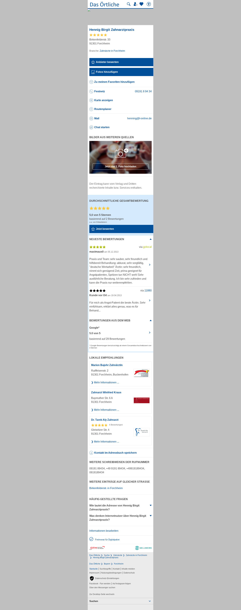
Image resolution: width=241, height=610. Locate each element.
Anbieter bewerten (107, 62)
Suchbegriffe (105, 569)
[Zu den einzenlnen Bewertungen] (98, 36)
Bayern (107, 564)
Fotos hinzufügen (107, 71)
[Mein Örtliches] (136, 4)
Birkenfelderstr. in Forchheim (106, 488)
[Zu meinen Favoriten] (141, 4)
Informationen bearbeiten (103, 530)
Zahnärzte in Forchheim (136, 555)
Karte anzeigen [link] (103, 100)
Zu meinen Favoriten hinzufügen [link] (114, 81)
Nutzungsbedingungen (111, 573)
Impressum (94, 573)
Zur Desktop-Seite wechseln (101, 594)
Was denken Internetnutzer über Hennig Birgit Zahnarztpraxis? (117, 517)
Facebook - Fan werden (99, 583)
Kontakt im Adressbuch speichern (115, 452)
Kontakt (116, 569)
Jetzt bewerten (105, 228)
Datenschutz (129, 573)
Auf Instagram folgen (121, 583)
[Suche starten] (128, 4)
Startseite (93, 569)
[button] (104, 578)
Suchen (93, 601)
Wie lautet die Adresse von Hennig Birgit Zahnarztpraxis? (114, 507)
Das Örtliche (94, 555)
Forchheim (118, 564)
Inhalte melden (128, 569)
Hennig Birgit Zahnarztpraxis (105, 557)
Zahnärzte (117, 555)
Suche (107, 555)
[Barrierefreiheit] (149, 4)
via (145, 247)
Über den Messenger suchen (102, 587)
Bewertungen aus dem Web (109, 320)
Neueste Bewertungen (106, 239)
